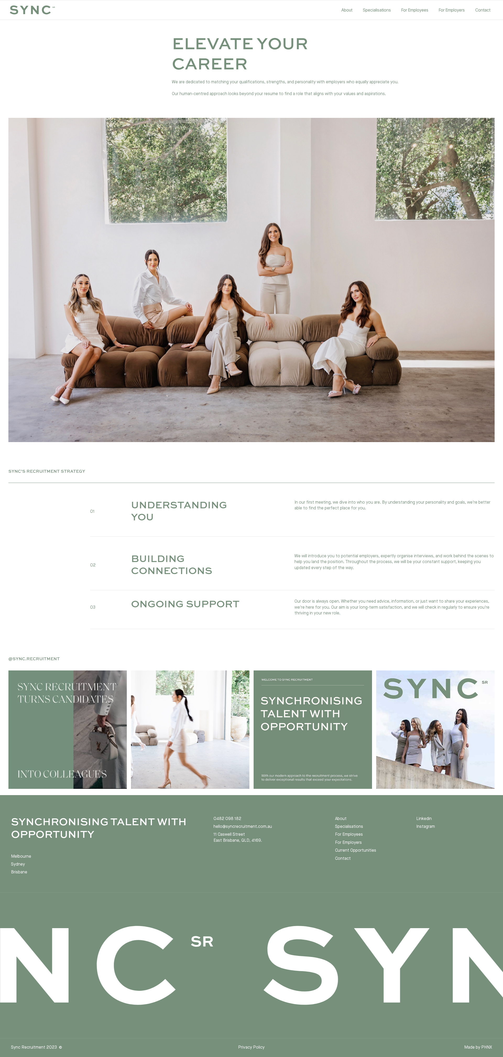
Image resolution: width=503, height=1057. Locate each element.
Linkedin (424, 819)
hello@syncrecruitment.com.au (243, 827)
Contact (343, 859)
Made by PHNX (478, 1047)
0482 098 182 (227, 819)
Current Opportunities (355, 851)
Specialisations (349, 827)
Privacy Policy (251, 1047)
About (341, 819)
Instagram (425, 827)
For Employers (348, 843)
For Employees (349, 835)
